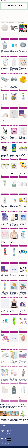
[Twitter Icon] (8, 443)
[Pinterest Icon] (5, 443)
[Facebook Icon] (1, 443)
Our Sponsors (9, 431)
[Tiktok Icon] (2, 443)
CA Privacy (8, 429)
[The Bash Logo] (4, 438)
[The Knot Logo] (2, 438)
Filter (14, 20)
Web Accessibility (9, 430)
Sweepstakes (2, 430)
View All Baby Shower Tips (23, 404)
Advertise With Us (3, 431)
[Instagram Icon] (4, 443)
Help (1, 429)
